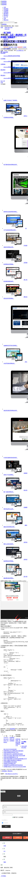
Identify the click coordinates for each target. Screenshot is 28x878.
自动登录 (5, 823)
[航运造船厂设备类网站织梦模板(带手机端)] (14, 490)
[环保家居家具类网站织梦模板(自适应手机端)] (14, 245)
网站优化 (17, 72)
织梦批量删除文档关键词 (10, 762)
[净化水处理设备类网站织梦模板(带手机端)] (14, 361)
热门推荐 (7, 33)
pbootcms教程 (7, 72)
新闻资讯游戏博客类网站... (11, 211)
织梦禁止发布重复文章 (10, 763)
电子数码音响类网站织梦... (11, 164)
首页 (5, 7)
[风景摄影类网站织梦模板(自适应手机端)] (14, 262)
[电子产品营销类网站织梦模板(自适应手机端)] (14, 228)
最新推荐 (6, 39)
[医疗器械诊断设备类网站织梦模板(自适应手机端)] (14, 576)
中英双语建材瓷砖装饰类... (11, 457)
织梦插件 (13, 78)
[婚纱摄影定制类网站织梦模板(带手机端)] (14, 525)
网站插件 (6, 15)
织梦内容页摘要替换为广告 (11, 757)
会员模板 (6, 10)
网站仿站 (6, 20)
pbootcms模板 (7, 56)
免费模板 (6, 12)
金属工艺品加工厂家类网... (11, 100)
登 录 (6, 826)
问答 (5, 18)
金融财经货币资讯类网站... (11, 345)
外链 (6, 27)
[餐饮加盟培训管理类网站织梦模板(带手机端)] (14, 296)
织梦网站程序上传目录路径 (12, 739)
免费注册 (7, 837)
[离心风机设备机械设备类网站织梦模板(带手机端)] (14, 279)
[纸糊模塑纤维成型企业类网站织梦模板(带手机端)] (14, 507)
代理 (11, 27)
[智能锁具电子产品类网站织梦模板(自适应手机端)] (14, 473)
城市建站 (4, 771)
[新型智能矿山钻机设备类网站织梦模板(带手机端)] (14, 542)
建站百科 (22, 72)
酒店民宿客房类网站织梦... (11, 410)
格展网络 (12, 728)
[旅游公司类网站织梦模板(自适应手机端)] (14, 116)
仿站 (8, 27)
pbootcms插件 (7, 78)
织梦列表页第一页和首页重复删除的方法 (18, 742)
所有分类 (7, 29)
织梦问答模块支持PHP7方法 (11, 752)
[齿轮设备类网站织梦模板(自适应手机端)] (14, 559)
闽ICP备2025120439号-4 (11, 773)
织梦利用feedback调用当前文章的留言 (13, 750)
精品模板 (6, 8)
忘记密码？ (5, 820)
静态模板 (17, 61)
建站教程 (6, 13)
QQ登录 (17, 837)
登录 (2, 27)
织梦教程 (13, 72)
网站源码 (13, 56)
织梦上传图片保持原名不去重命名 (13, 760)
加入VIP (6, 16)
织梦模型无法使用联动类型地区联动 (13, 765)
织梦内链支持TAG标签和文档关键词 (13, 754)
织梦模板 (17, 56)
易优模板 (13, 61)
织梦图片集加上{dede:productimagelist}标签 (15, 766)
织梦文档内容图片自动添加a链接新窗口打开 (15, 758)
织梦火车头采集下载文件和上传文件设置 (14, 755)
